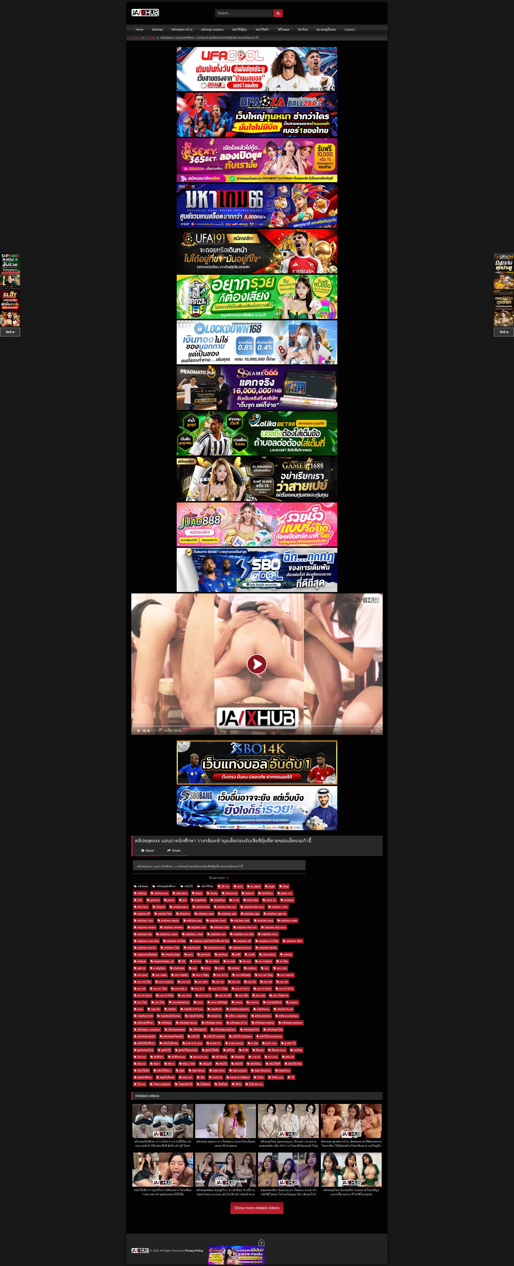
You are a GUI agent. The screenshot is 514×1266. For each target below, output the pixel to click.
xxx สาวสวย (264, 988)
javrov (170, 900)
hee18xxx (267, 893)
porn (190, 954)
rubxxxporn (269, 954)
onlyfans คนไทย (176, 940)
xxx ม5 (284, 981)
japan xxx (286, 893)
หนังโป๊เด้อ (143, 1070)
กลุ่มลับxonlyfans (239, 1009)
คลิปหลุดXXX (251, 1029)
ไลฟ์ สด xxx (256, 1084)
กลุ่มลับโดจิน (196, 1015)
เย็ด (202, 1077)
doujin (198, 893)
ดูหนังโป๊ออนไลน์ (187, 1050)
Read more (217, 878)
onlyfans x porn (168, 934)
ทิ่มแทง (260, 1050)
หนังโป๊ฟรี (274, 1063)
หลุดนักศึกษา (144, 1077)
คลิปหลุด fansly (188, 1022)
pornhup (222, 954)
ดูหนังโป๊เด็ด (212, 1050)
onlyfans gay (194, 920)
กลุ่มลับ (172, 1009)
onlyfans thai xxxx (275, 927)
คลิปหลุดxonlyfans (225, 1029)
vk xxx (247, 961)
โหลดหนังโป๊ (185, 1084)
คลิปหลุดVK (199, 1029)
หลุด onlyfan (240, 1070)
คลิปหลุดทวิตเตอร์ (173, 1036)
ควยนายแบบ (236, 1043)
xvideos (251, 968)
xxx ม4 (268, 981)
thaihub (141, 961)
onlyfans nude (289, 920)
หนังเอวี (207, 1063)
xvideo (235, 968)
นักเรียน (303, 29)
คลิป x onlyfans (238, 1015)
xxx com (282, 968)
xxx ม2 (236, 981)
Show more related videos (257, 1208)
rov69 (251, 954)
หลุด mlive (219, 1070)
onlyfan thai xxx (226, 906)
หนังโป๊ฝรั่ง (262, 29)
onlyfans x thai (194, 934)
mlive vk (271, 900)
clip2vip (141, 893)
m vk (236, 900)
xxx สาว (199, 988)
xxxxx (238, 1002)
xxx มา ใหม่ (160, 988)
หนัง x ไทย (189, 1063)
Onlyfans (184, 913)
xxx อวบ (186, 995)
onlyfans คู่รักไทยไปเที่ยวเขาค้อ (211, 940)
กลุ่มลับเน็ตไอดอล (171, 1015)
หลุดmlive (284, 1070)
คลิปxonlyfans (263, 1015)
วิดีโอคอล (283, 29)
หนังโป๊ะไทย (295, 1063)
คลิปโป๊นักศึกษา (146, 1043)
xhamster (178, 968)
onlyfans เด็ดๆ (294, 940)
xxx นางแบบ (166, 981)
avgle (271, 886)
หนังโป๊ (238, 1063)
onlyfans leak (241, 920)
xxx (266, 968)
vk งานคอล (265, 961)
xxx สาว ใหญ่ (219, 988)
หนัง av (141, 1063)
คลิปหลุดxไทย (274, 1029)
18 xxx (225, 886)
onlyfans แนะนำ (146, 947)
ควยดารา (215, 1043)
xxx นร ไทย (144, 981)
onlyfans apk (228, 913)
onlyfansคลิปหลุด (147, 954)
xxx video (161, 974)
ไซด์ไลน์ (222, 1084)
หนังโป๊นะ (255, 1063)
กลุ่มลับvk (216, 1009)
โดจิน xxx (277, 1077)
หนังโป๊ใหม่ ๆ (164, 1070)
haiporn (249, 893)
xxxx (200, 1002)
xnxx (207, 968)
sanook (288, 954)
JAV (139, 900)
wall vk (141, 968)
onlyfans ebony (170, 920)
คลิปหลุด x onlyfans (148, 1029)
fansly (213, 893)
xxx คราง (222, 974)
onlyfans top (144, 934)
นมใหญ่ (298, 1050)
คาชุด (254, 1043)
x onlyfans (159, 968)
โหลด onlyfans (161, 1084)
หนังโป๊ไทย (207, 886)
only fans (142, 906)
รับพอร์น (239, 1056)
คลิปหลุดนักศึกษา (166, 886)
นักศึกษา (158, 1056)
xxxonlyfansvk (180, 1002)
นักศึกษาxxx (178, 1056)
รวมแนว (349, 29)
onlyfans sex (198, 927)
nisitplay (289, 900)
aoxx (240, 886)
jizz (185, 900)
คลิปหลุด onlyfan (264, 1022)
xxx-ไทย (159, 1002)
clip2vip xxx (161, 893)
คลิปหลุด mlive (213, 1022)
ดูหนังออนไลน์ (145, 1050)
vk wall (231, 961)
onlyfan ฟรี (143, 913)
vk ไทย (284, 961)
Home (139, 29)
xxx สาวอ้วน (286, 988)
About (149, 850)
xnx (194, 968)
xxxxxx (254, 1002)
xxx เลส (260, 995)
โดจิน (260, 1077)
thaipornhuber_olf (164, 961)
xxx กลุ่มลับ (181, 974)
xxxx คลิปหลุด (219, 1002)
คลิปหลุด (157, 29)
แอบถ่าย (217, 1077)
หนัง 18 (290, 1056)
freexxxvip (231, 893)
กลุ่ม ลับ (155, 1009)
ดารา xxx (271, 1043)
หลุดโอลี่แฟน (167, 1077)
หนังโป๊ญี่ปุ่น (239, 29)
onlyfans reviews (173, 927)
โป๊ (292, 1077)
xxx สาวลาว (242, 988)
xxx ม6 (141, 988)
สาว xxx (272, 1056)
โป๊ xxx (141, 1084)
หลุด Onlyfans (263, 1070)
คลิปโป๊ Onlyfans (242, 1036)
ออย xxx (187, 1077)
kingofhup (219, 900)
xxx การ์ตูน (202, 974)
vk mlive (214, 961)
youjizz (294, 1002)
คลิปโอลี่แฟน (170, 1043)
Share (176, 850)
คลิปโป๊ (189, 886)
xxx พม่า (203, 981)
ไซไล (238, 1084)
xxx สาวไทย (166, 995)
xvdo (221, 968)
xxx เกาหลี (225, 995)
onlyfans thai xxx (247, 927)
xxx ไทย (142, 1002)
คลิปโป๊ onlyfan (215, 1036)
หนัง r (157, 1063)
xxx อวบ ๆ (205, 995)
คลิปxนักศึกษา (145, 1022)
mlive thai (252, 900)
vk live (197, 961)
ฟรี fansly (221, 1056)
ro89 (237, 954)
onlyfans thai (221, 927)
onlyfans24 (193, 947)
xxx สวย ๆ (181, 988)
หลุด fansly (198, 1070)
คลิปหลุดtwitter (176, 1029)
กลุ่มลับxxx (263, 1009)
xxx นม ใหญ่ (265, 974)
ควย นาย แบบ (194, 1043)
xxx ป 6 (185, 981)
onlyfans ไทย (171, 947)
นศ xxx (141, 1056)
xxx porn (142, 974)
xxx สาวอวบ (144, 995)
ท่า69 (245, 1050)
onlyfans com (145, 920)
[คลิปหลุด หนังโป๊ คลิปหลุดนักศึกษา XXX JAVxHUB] (145, 13)
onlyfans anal (205, 913)
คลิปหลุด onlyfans (212, 29)
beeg (285, 886)
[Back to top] (501, 1254)
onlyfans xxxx (269, 934)
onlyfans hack (218, 920)
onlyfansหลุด (172, 954)
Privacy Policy (194, 1250)
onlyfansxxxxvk (242, 947)
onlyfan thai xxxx (254, 906)
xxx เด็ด (243, 995)
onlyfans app (251, 913)
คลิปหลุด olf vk (238, 1022)
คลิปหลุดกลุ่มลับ (146, 1036)
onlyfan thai (202, 906)
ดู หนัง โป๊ (290, 1043)
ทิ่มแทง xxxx (279, 1050)
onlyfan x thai (279, 906)
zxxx (140, 1009)
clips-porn (181, 893)
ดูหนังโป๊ (165, 1050)
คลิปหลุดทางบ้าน (182, 29)
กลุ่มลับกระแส (285, 1009)
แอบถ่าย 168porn (239, 1077)
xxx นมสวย (287, 974)
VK (183, 961)
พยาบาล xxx (200, 1056)
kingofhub (200, 900)
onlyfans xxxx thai (148, 940)
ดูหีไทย (230, 1050)
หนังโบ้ (223, 1063)
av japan (255, 886)
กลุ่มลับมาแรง (145, 1015)
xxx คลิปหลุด (243, 974)
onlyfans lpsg (265, 920)
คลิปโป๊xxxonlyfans (271, 1036)
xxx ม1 (220, 981)
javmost (154, 900)
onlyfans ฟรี (244, 940)
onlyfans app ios (276, 913)
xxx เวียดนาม (280, 995)
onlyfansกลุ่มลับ (268, 947)
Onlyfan (160, 906)
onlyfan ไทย (164, 913)
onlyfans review (146, 927)
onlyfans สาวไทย (268, 940)
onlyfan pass (180, 906)
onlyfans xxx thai (243, 934)
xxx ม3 (252, 981)
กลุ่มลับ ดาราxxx (193, 1009)
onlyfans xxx (218, 934)
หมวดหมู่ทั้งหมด (326, 29)
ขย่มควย (216, 1015)
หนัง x (171, 1063)
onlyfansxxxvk (216, 947)
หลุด (181, 1070)
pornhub (205, 954)
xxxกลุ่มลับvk (273, 1002)
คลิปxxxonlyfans (288, 1015)
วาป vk (256, 1056)
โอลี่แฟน (205, 1084)
